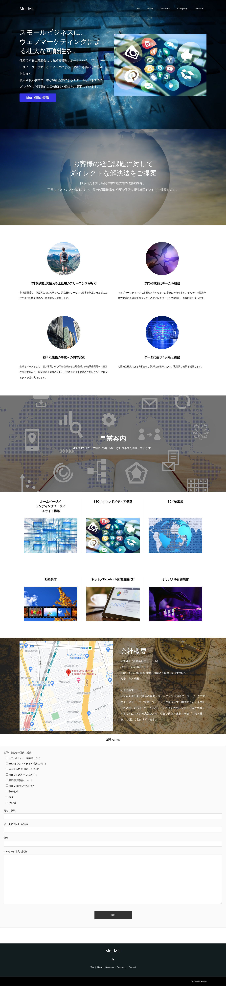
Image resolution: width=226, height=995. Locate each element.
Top (138, 8)
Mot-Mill (27, 8)
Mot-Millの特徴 (37, 97)
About (150, 8)
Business (165, 8)
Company (182, 8)
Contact (199, 8)
